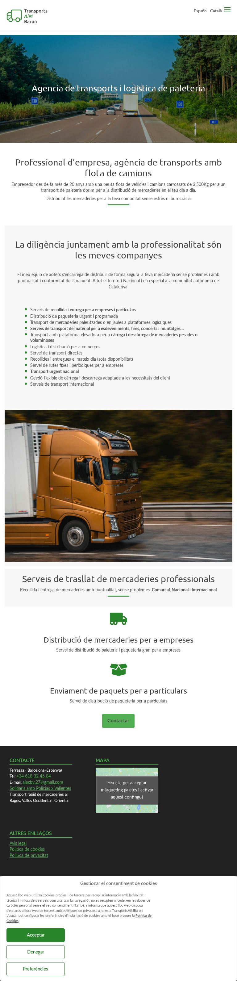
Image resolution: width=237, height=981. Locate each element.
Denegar (35, 952)
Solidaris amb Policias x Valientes (40, 788)
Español (200, 11)
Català (216, 11)
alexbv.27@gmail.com (43, 782)
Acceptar (35, 935)
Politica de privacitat (29, 855)
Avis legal (18, 843)
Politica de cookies (27, 849)
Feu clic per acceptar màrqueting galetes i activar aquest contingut (127, 790)
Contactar (118, 720)
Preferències (35, 969)
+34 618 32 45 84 (33, 776)
